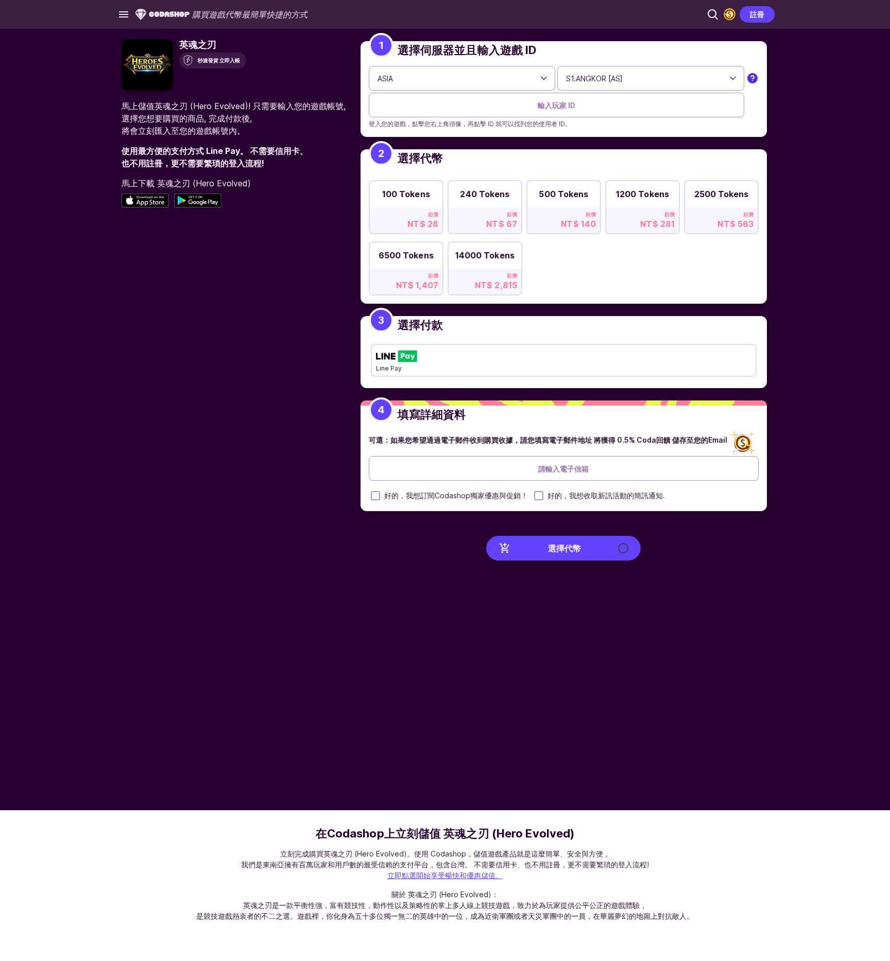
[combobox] (462, 78)
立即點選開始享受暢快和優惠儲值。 (445, 875)
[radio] (406, 204)
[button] (713, 14)
